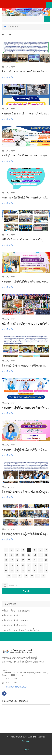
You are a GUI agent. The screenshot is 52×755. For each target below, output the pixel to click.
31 (46, 565)
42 (20, 576)
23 (46, 560)
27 (23, 565)
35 (23, 570)
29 (35, 565)
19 (23, 560)
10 (17, 555)
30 (40, 565)
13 (35, 555)
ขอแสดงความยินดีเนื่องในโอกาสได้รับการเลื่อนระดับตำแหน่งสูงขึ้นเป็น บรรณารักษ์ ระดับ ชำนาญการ (25, 450)
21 (35, 560)
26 (17, 565)
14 (40, 555)
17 (12, 560)
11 (23, 555)
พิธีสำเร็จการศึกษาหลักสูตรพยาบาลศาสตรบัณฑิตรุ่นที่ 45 (25, 324)
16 (6, 560)
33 (12, 570)
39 (46, 570)
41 (14, 576)
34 (17, 570)
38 (40, 570)
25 (12, 565)
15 (46, 555)
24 (6, 565)
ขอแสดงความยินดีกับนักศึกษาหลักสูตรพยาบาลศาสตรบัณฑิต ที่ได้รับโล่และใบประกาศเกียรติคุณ (25, 282)
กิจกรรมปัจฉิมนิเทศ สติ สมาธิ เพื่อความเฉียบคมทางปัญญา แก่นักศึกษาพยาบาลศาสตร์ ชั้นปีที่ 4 (24, 492)
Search (26, 591)
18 (17, 560)
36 (29, 570)
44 (32, 576)
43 (26, 576)
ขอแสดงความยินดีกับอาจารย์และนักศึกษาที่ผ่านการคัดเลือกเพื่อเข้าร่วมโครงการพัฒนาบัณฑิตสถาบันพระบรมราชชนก (24, 408)
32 (6, 570)
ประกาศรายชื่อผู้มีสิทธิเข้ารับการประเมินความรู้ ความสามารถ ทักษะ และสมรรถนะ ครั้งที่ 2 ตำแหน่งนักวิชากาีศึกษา (24, 198)
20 (29, 560)
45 (38, 576)
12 (29, 555)
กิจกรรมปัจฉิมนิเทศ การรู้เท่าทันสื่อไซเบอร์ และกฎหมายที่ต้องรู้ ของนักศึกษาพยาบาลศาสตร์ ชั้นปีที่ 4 (25, 534)
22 (40, 560)
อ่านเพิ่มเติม (7, 77)
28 (29, 565)
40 (9, 576)
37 (35, 570)
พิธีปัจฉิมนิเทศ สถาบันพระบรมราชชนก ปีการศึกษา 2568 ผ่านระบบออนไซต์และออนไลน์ (23, 240)
